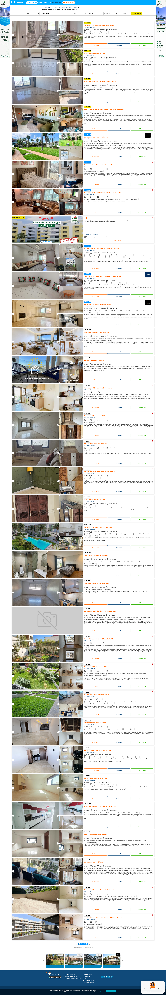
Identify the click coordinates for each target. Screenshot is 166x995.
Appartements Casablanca (70, 7)
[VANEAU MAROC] (118, 954)
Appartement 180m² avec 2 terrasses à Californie (100, 806)
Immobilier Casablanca (57, 7)
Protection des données (88, 982)
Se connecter (57, 2)
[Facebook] (102, 977)
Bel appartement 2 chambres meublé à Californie (100, 611)
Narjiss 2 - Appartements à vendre (95, 218)
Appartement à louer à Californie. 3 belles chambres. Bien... (103, 193)
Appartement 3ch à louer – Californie (96, 416)
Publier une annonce (68, 2)
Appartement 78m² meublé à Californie (97, 667)
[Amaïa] (79, 954)
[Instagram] (112, 977)
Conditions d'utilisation (88, 980)
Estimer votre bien (32, 2)
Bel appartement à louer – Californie (96, 137)
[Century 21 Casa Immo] (60, 954)
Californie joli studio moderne (94, 360)
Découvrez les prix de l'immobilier (73, 978)
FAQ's (84, 978)
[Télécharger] (55, 975)
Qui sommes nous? (87, 974)
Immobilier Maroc (46, 7)
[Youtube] (109, 977)
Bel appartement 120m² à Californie (95, 722)
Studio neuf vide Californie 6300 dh (95, 834)
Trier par (13, 17)
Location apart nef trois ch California (96, 555)
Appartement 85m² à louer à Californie (96, 583)
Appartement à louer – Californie (94, 53)
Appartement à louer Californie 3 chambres (98, 388)
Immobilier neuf (42, 2)
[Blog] (107, 977)
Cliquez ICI (98, 991)
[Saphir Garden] (98, 954)
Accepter (111, 991)
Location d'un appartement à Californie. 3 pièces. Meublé (102, 276)
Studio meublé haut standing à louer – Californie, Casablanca (104, 109)
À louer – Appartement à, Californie (95, 444)
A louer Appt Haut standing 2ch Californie (98, 527)
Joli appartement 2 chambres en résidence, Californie (101, 248)
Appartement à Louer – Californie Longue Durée (100, 81)
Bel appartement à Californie (93, 862)
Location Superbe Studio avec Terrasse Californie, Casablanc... (104, 918)
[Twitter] (104, 977)
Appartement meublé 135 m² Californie (97, 332)
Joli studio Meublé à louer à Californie (96, 695)
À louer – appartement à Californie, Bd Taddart (99, 471)
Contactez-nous (86, 976)
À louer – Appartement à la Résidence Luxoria (99, 25)
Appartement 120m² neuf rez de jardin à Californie (100, 890)
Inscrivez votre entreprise (71, 976)
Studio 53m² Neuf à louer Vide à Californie (97, 750)
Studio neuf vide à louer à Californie (95, 778)
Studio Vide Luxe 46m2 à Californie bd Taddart (99, 639)
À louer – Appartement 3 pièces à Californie (98, 304)
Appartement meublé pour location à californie (99, 165)
